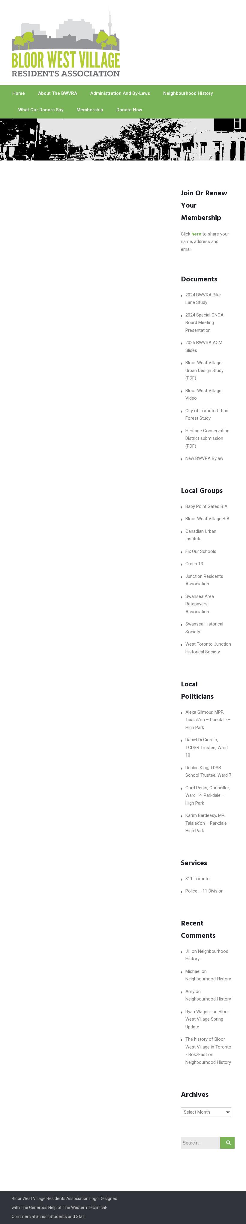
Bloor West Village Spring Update (207, 1019)
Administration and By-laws (120, 93)
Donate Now (129, 109)
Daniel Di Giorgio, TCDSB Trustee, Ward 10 (206, 747)
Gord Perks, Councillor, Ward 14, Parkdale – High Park (207, 795)
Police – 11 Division (204, 891)
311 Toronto (197, 878)
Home (18, 93)
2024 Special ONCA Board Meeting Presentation (204, 322)
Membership (89, 109)
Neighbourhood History (188, 93)
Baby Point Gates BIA (206, 506)
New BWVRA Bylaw (204, 458)
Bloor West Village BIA (207, 518)
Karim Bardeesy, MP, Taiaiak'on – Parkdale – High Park (208, 823)
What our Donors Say (40, 109)
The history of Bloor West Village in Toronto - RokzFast (208, 1046)
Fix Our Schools (200, 551)
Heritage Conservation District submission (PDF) (207, 438)
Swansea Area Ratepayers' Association (199, 604)
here (196, 234)
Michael (192, 971)
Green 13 (194, 563)
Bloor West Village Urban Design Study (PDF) (204, 370)
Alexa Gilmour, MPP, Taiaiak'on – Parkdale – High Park (208, 720)
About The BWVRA (57, 93)
